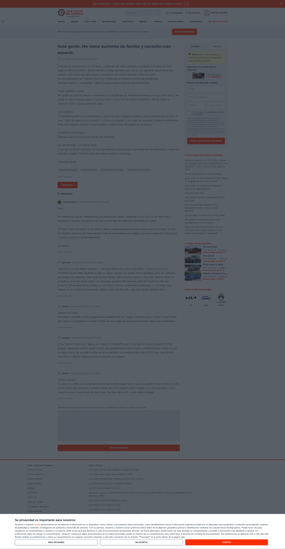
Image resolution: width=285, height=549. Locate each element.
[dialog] (142, 531)
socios (37, 524)
